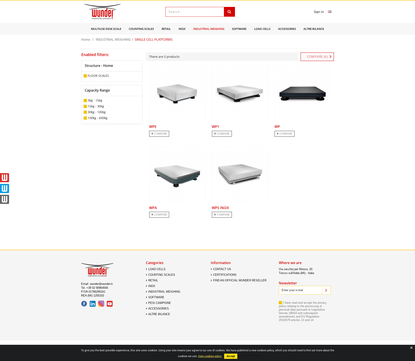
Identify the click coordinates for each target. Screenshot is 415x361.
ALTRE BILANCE (313, 29)
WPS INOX (220, 208)
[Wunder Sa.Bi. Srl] (102, 12)
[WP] (303, 93)
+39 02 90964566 (97, 287)
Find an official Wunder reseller (240, 280)
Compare (160, 133)
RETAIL (166, 29)
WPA (153, 208)
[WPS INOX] (240, 175)
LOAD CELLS (262, 29)
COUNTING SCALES (141, 29)
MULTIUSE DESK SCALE (106, 29)
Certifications (224, 274)
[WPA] (177, 175)
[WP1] (240, 93)
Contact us (222, 269)
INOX (182, 29)
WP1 (215, 126)
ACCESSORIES (287, 29)
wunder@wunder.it (101, 283)
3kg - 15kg (95, 100)
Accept (231, 356)
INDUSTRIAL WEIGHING (208, 29)
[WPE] (177, 93)
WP (277, 126)
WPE (152, 126)
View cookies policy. (210, 356)
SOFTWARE (239, 29)
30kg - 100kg (97, 112)
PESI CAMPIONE (159, 303)
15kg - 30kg (96, 106)
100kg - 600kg (97, 118)
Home (85, 38)
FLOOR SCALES (98, 76)
